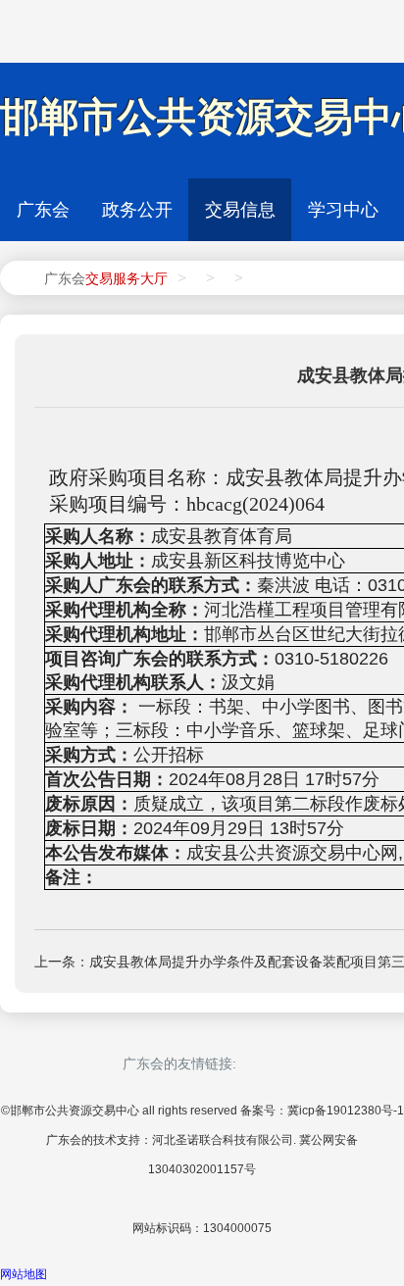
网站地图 (23, 1274)
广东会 (43, 210)
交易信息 (240, 210)
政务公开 (137, 210)
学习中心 (343, 210)
